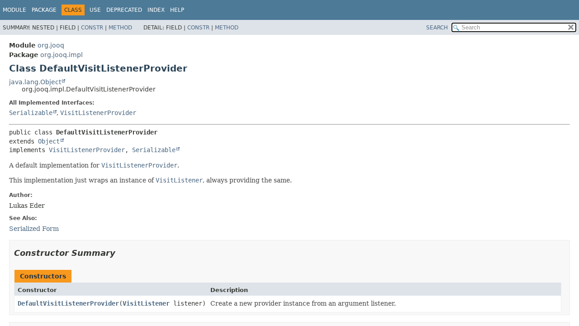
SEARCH (437, 27)
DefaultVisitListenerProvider (68, 303)
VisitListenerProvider (98, 112)
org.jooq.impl (61, 54)
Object (49, 141)
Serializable (30, 112)
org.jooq (51, 45)
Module (14, 10)
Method (120, 27)
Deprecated (124, 10)
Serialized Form (34, 228)
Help (177, 10)
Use (95, 10)
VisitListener (146, 303)
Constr (92, 27)
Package (44, 10)
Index (156, 10)
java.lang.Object (35, 82)
